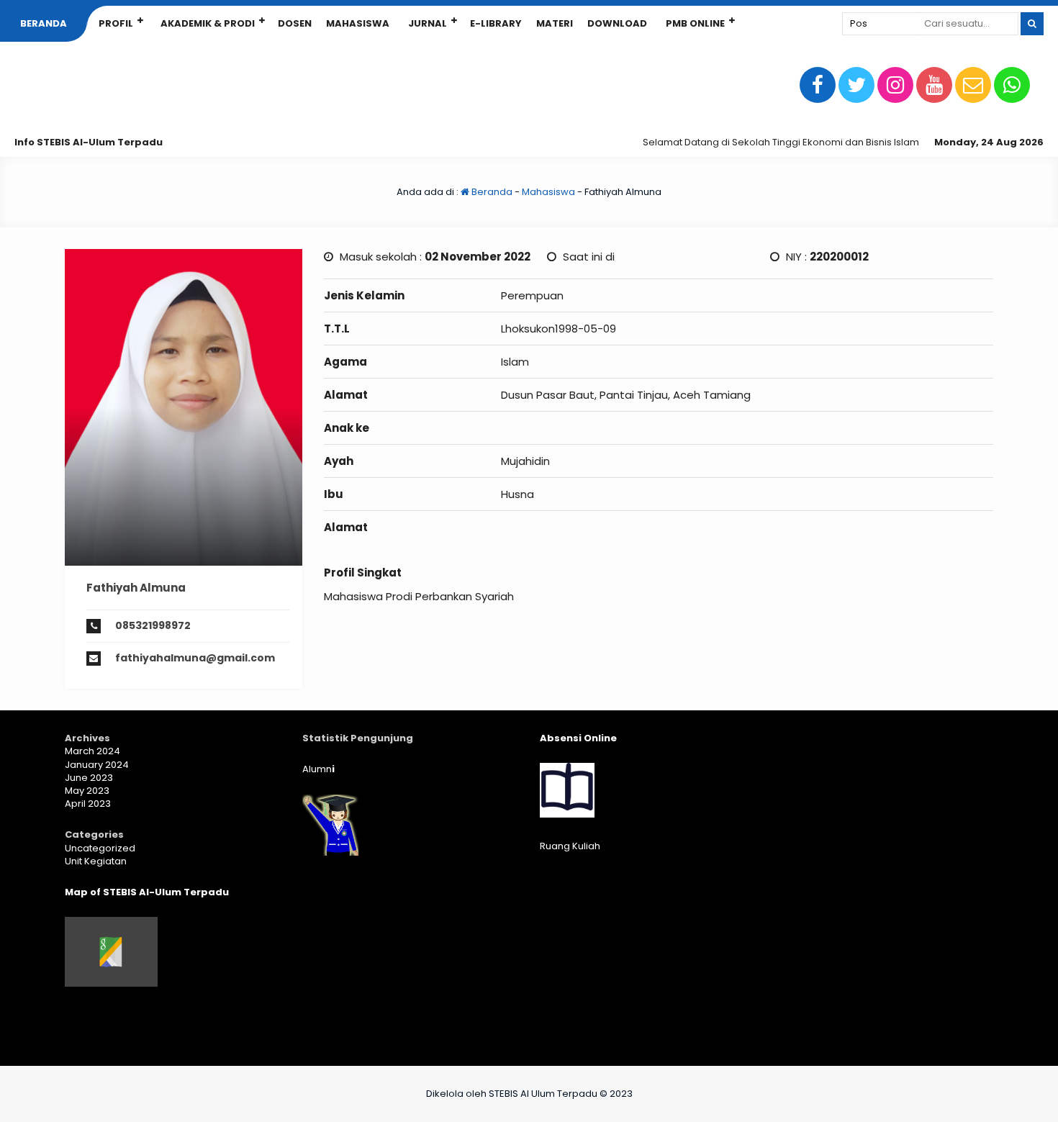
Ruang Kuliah (570, 846)
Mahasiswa (357, 23)
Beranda (43, 23)
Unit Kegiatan (96, 861)
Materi (554, 23)
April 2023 (88, 803)
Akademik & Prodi (207, 23)
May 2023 (87, 790)
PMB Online (695, 23)
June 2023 (89, 777)
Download (617, 23)
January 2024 (97, 765)
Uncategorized (100, 848)
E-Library (496, 23)
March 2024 (92, 751)
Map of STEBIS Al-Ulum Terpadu (147, 892)
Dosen (295, 23)
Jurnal (427, 23)
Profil (116, 23)
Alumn (318, 769)
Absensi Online (578, 738)
